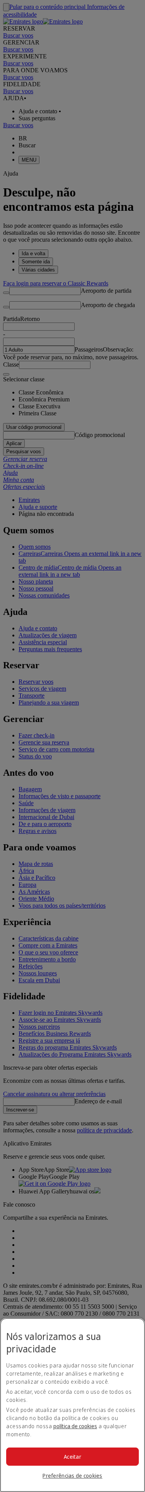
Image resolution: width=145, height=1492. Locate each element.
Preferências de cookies (72, 1475)
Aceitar (72, 1456)
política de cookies (75, 1426)
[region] (72, 1405)
